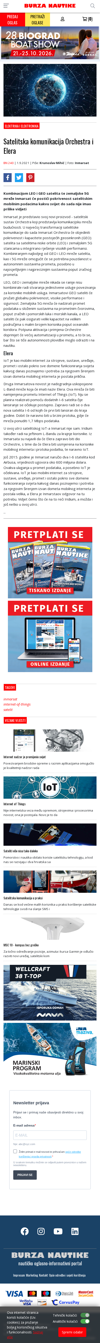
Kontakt (43, 1275)
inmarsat (10, 699)
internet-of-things (16, 704)
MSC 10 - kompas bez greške (21, 945)
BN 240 (8, 163)
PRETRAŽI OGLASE (37, 20)
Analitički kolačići (65, 1321)
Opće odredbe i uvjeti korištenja (67, 1275)
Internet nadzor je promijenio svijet (24, 757)
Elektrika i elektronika (21, 125)
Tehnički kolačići (65, 1315)
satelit (8, 709)
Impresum (19, 1275)
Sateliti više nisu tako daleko (20, 851)
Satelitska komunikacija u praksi (23, 898)
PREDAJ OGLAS (12, 20)
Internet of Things (14, 804)
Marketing (32, 1275)
